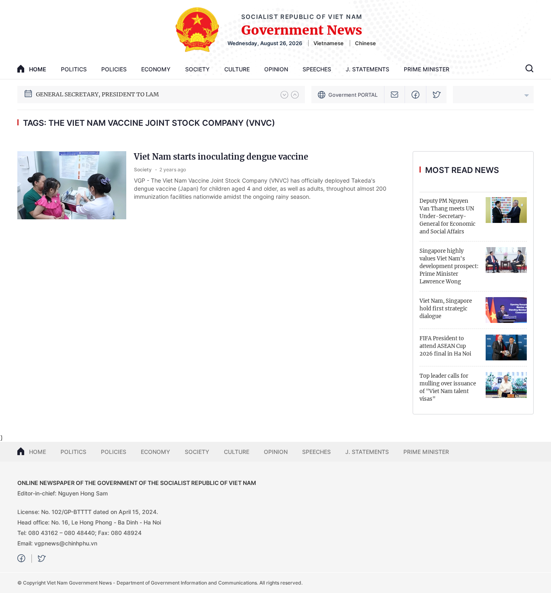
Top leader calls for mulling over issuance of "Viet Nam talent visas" (448, 387)
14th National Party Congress (76, 94)
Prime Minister (426, 69)
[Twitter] (436, 94)
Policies (114, 69)
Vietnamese (328, 43)
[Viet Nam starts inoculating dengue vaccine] (71, 185)
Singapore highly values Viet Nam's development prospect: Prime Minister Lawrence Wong (449, 266)
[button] (284, 95)
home (37, 69)
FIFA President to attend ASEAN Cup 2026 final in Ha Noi (445, 346)
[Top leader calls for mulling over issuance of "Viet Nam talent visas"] (506, 385)
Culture (237, 69)
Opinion (276, 69)
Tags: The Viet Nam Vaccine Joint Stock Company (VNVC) (149, 123)
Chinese (365, 43)
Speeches (317, 69)
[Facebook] (415, 94)
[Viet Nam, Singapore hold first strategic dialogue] (506, 310)
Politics (74, 69)
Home (37, 451)
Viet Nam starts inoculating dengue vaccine (221, 157)
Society (197, 69)
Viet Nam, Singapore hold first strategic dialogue (446, 309)
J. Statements (367, 69)
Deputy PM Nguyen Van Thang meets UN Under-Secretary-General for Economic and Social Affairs (448, 216)
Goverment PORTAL (353, 95)
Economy (156, 69)
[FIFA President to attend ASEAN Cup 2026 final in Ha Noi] (506, 347)
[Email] (394, 94)
